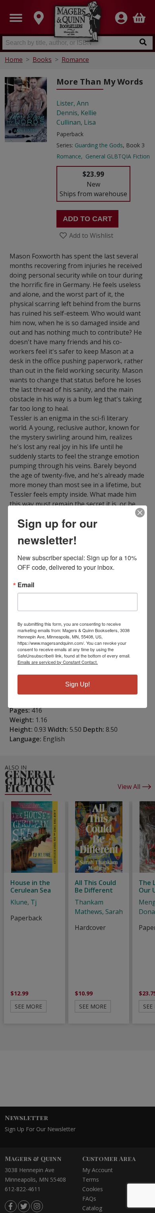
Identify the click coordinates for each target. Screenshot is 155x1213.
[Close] (140, 512)
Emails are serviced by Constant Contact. (57, 662)
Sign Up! (77, 684)
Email (25, 585)
